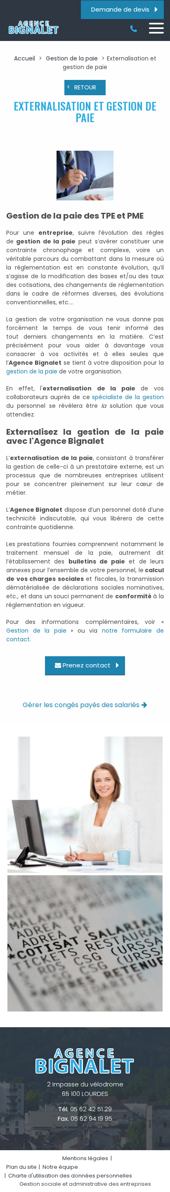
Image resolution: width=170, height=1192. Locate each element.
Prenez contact (87, 665)
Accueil (24, 58)
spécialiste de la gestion (128, 397)
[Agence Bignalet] (33, 27)
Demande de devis (120, 9)
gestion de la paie (31, 371)
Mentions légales (85, 1158)
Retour (85, 87)
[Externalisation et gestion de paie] (85, 177)
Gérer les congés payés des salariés (81, 705)
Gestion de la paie (72, 58)
